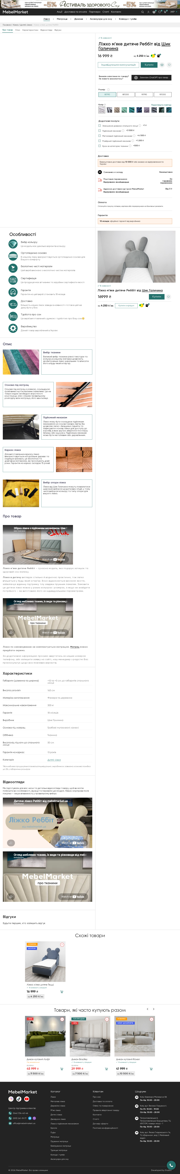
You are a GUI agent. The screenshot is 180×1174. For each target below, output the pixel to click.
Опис (17, 30)
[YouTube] (26, 1099)
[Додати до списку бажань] (169, 65)
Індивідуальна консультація (118, 64)
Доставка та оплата (75, 12)
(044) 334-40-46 (20, 1113)
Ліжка (46, 19)
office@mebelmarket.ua (24, 1123)
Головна (7, 25)
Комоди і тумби (128, 19)
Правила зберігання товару (106, 1110)
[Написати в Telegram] (30, 1118)
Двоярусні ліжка (58, 1119)
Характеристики (30, 30)
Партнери (94, 12)
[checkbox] (122, 126)
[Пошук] (142, 12)
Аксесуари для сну (101, 19)
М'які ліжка (55, 1110)
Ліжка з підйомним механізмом (65, 1123)
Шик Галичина (152, 290)
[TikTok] (18, 1099)
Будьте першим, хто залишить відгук (24, 923)
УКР (172, 12)
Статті (106, 12)
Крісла (54, 1128)
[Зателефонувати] (171, 1165)
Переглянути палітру (161, 105)
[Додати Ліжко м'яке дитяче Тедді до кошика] (61, 991)
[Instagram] (11, 1099)
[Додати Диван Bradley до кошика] (106, 1069)
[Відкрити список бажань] (159, 12)
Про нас (97, 1097)
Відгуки (58, 30)
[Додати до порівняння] (162, 65)
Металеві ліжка (58, 1101)
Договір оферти (100, 1123)
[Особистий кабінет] (148, 12)
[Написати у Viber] (34, 1118)
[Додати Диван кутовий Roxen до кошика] (151, 1069)
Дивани (78, 19)
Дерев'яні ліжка (58, 1106)
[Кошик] (165, 12)
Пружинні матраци (59, 1141)
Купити (149, 64)
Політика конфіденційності (105, 1128)
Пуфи (53, 1132)
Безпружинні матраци (61, 1146)
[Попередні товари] (147, 1009)
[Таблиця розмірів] (108, 89)
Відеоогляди (46, 30)
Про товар (7, 30)
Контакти (116, 12)
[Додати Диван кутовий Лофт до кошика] (61, 1069)
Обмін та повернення (103, 1106)
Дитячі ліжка (26, 25)
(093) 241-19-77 (19, 1118)
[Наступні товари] (153, 1009)
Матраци (62, 19)
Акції (59, 12)
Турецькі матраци (59, 1150)
